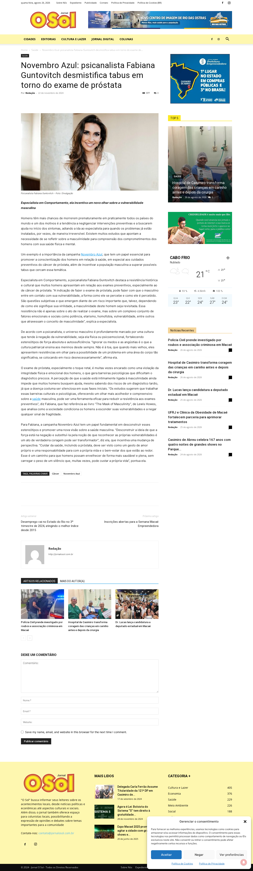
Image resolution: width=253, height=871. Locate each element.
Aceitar (166, 855)
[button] (245, 822)
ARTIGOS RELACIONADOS (39, 581)
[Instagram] (229, 3)
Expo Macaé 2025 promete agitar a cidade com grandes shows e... (136, 830)
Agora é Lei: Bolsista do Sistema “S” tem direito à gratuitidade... (133, 810)
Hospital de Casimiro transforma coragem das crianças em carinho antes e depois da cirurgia (88, 626)
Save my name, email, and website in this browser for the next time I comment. (76, 732)
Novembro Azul (91, 254)
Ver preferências (232, 855)
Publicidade (91, 2)
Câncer (55, 473)
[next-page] (29, 638)
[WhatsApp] (43, 102)
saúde (36, 399)
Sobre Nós (61, 2)
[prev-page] (23, 638)
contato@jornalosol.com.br (56, 833)
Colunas (126, 39)
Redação (30, 92)
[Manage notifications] (244, 862)
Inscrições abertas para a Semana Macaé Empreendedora (131, 524)
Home (24, 50)
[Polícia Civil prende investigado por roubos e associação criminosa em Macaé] (42, 604)
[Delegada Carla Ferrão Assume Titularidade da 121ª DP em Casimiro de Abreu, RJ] (104, 792)
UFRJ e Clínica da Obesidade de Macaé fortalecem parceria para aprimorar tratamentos (198, 417)
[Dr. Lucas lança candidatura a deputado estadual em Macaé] (137, 604)
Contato (104, 2)
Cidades (30, 39)
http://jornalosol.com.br (60, 554)
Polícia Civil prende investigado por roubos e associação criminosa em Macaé (42, 626)
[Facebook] (223, 3)
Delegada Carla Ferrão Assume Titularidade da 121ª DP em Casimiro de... (137, 790)
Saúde (34, 50)
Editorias (48, 39)
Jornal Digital (103, 39)
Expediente (75, 2)
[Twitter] (34, 102)
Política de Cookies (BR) (149, 2)
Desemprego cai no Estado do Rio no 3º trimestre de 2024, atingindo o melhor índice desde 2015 (49, 526)
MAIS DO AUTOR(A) (72, 581)
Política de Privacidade (212, 863)
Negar (199, 855)
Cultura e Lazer (73, 39)
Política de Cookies (182, 863)
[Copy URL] (52, 102)
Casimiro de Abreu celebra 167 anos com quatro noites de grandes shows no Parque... (199, 444)
